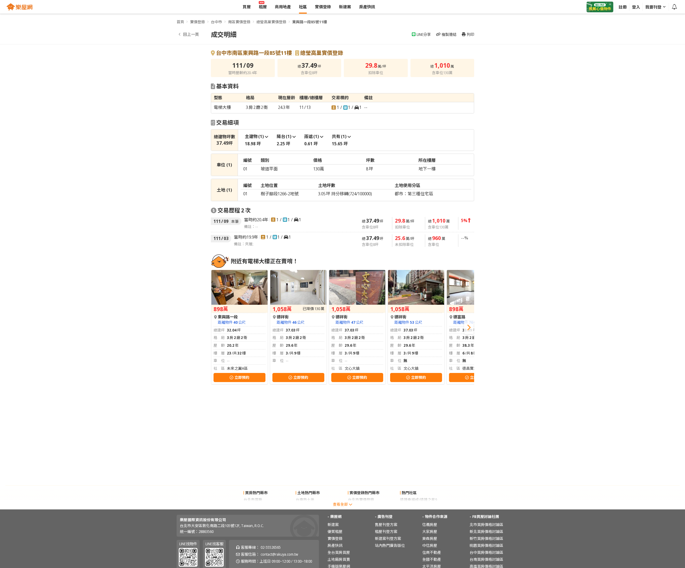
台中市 (216, 21)
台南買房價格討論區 (486, 559)
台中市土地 (305, 506)
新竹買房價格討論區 (486, 538)
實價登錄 (197, 21)
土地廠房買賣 (339, 559)
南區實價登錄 (239, 21)
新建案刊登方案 (388, 538)
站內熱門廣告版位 (390, 545)
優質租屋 (335, 531)
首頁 (180, 21)
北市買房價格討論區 (486, 524)
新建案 (333, 524)
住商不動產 (431, 552)
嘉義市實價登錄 (361, 506)
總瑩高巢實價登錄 (271, 21)
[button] (468, 327)
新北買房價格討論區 (486, 531)
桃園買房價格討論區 (486, 545)
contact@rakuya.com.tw (279, 554)
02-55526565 (271, 547)
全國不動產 (431, 559)
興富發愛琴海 (411, 506)
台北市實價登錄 (361, 499)
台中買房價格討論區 (486, 552)
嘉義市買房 (252, 506)
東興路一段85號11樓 (309, 21)
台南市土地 (305, 499)
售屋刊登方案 (386, 524)
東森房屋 (429, 538)
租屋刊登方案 (386, 531)
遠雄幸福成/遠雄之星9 (418, 499)
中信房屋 (429, 545)
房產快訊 (335, 545)
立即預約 (241, 377)
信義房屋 (429, 524)
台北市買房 (252, 499)
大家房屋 (429, 531)
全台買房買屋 (339, 552)
